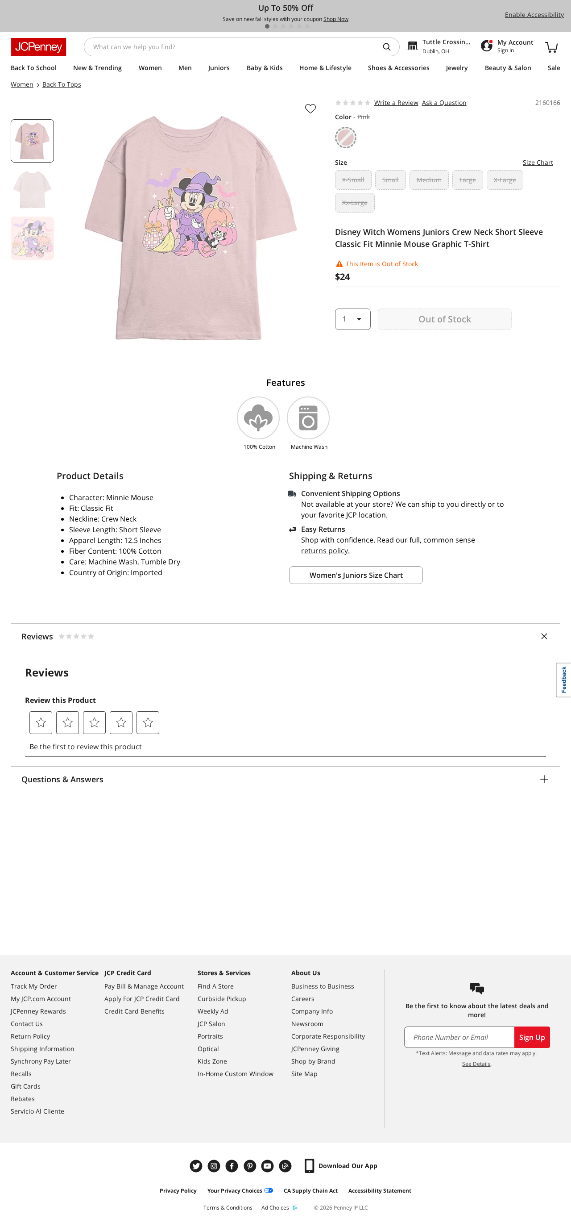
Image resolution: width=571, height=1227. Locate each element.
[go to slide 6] (307, 26)
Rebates (23, 1098)
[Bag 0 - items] (551, 47)
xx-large (355, 202)
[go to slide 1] (267, 26)
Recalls (21, 1073)
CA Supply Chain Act (311, 1190)
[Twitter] (197, 1166)
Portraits (210, 1036)
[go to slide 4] (291, 26)
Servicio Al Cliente (37, 1111)
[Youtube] (268, 1166)
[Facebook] (233, 1166)
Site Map (304, 1073)
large (467, 179)
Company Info (312, 1011)
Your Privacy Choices (234, 1190)
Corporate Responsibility (328, 1036)
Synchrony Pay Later (41, 1061)
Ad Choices (275, 1207)
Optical (208, 1048)
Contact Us (27, 1023)
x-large (505, 179)
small (390, 179)
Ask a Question (444, 102)
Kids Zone (212, 1061)
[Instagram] (215, 1166)
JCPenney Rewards (38, 1011)
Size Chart (538, 162)
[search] (390, 47)
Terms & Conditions (227, 1207)
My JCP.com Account (41, 998)
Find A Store (216, 986)
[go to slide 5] (299, 26)
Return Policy (30, 1036)
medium (429, 179)
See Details (476, 1064)
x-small (353, 179)
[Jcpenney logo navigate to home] (38, 47)
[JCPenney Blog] (286, 1166)
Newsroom (307, 1023)
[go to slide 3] (283, 26)
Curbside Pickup (222, 998)
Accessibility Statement (379, 1190)
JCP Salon (211, 1023)
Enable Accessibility (534, 14)
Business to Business (322, 986)
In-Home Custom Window (235, 1073)
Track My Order (34, 986)
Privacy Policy (178, 1190)
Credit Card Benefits (134, 1011)
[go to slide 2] (275, 26)
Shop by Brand (313, 1061)
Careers (302, 998)
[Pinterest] (251, 1166)
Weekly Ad (213, 1011)
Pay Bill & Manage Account (144, 986)
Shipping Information (42, 1048)
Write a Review (396, 102)
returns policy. (325, 550)
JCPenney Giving (315, 1048)
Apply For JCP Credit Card (142, 998)
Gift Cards (26, 1086)
